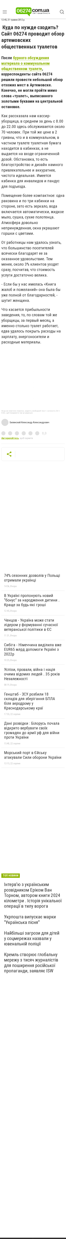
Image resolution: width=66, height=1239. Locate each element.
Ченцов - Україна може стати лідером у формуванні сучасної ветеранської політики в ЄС (31, 625)
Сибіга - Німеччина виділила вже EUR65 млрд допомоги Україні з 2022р (32, 649)
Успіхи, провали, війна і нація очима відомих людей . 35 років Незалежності (32, 674)
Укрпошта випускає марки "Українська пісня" (30, 919)
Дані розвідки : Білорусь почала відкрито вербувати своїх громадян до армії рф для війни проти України (31, 730)
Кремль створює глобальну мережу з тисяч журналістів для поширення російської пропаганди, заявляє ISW (31, 963)
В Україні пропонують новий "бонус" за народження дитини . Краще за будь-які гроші (32, 600)
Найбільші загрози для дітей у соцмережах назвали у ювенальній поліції (31, 938)
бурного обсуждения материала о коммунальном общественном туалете (25, 63)
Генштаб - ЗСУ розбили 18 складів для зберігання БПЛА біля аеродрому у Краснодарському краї (29, 701)
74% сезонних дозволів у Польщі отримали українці (32, 578)
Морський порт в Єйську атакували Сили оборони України (32, 755)
